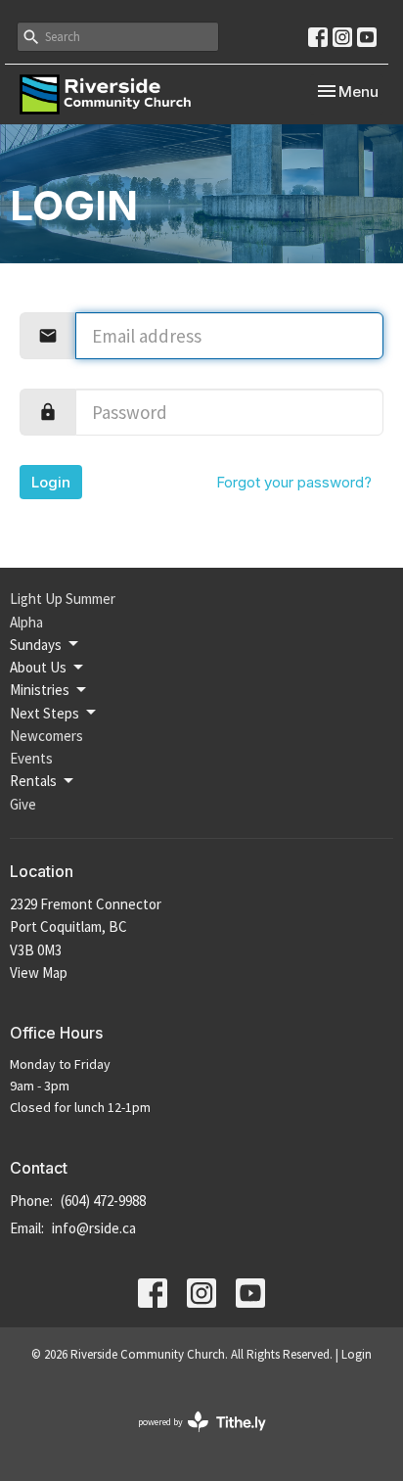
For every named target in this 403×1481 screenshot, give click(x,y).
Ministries (39, 689)
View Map (38, 972)
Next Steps (44, 713)
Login (50, 482)
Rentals (33, 780)
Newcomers (46, 735)
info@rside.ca (94, 1228)
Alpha (26, 622)
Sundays (36, 644)
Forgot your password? (294, 482)
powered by (190, 1438)
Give (23, 804)
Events (31, 758)
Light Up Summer (62, 598)
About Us (38, 667)
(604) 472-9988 (103, 1200)
